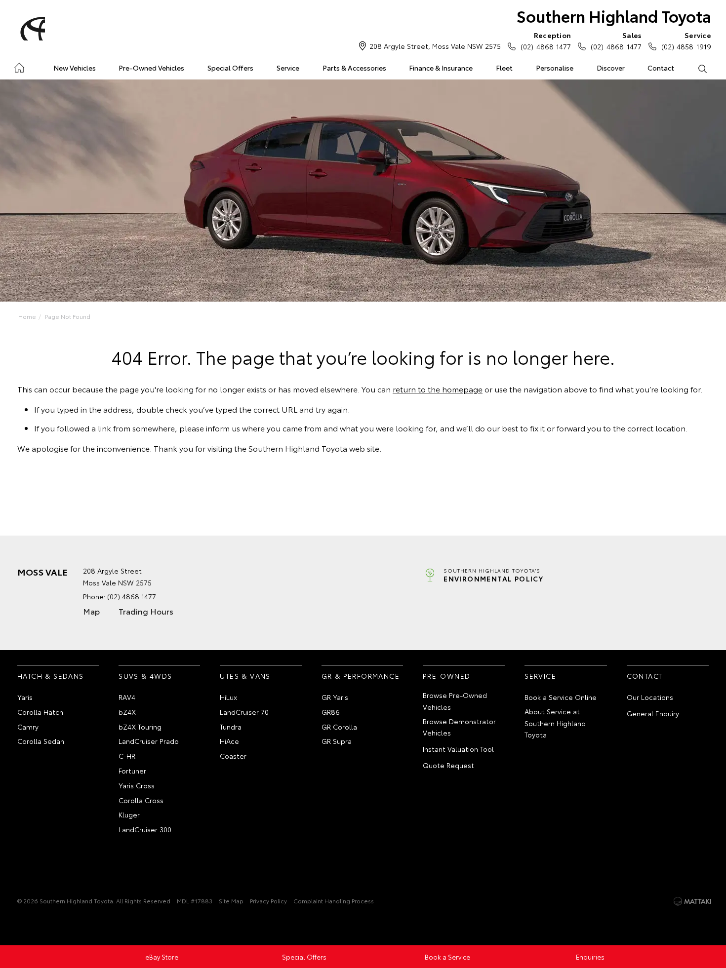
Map (91, 611)
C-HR (127, 756)
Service (288, 68)
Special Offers (230, 68)
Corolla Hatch (40, 712)
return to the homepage (438, 388)
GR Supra (337, 741)
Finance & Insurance (441, 68)
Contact (660, 68)
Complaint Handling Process (333, 900)
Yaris (25, 697)
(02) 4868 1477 (546, 40)
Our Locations (650, 697)
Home (19, 65)
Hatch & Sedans (50, 676)
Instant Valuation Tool (458, 749)
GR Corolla (339, 727)
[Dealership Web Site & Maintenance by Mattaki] (692, 901)
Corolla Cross (141, 800)
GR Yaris (335, 697)
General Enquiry (653, 713)
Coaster (233, 756)
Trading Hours (146, 611)
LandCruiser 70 (244, 712)
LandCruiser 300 (145, 829)
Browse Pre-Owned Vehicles (455, 701)
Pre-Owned (447, 676)
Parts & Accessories (354, 68)
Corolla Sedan (40, 741)
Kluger (129, 814)
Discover (611, 68)
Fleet (504, 68)
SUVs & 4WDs (145, 676)
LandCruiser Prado (149, 741)
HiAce (229, 741)
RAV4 (127, 697)
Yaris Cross (137, 785)
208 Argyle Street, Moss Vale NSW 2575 (435, 46)
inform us (223, 427)
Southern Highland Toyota (614, 15)
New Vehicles (74, 68)
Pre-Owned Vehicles (151, 68)
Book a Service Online (560, 697)
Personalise (554, 68)
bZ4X (127, 712)
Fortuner (132, 770)
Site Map (231, 900)
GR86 (331, 712)
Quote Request (448, 765)
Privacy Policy (268, 900)
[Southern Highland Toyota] (31, 28)
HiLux (228, 697)
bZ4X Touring (140, 727)
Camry (28, 727)
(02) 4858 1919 (686, 40)
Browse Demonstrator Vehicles (459, 727)
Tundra (231, 727)
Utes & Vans (245, 676)
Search (702, 68)
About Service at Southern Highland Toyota (555, 723)
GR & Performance (361, 676)
